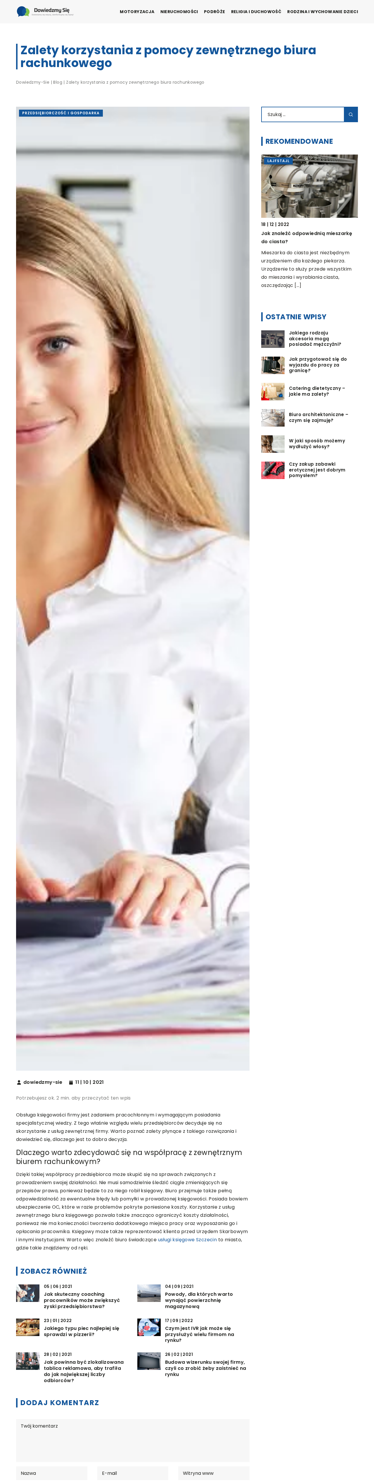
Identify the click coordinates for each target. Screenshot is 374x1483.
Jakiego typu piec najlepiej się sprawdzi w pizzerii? (81, 1332)
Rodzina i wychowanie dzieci (322, 12)
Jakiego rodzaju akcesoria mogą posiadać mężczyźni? (315, 339)
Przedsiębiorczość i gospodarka (61, 113)
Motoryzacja (137, 12)
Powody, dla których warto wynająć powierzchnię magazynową (199, 1300)
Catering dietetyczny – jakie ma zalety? (317, 391)
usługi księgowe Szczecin (187, 1239)
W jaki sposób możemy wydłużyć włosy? (317, 444)
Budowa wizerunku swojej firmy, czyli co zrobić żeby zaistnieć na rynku (205, 1368)
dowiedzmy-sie (42, 1082)
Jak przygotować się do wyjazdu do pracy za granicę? (318, 365)
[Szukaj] (351, 114)
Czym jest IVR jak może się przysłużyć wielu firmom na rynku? (199, 1335)
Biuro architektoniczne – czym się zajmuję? (319, 417)
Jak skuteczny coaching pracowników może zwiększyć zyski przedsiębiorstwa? (82, 1300)
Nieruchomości (179, 12)
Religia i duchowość (256, 12)
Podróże (214, 12)
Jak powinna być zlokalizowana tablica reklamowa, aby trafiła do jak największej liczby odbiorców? (84, 1371)
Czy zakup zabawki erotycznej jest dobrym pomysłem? (317, 470)
